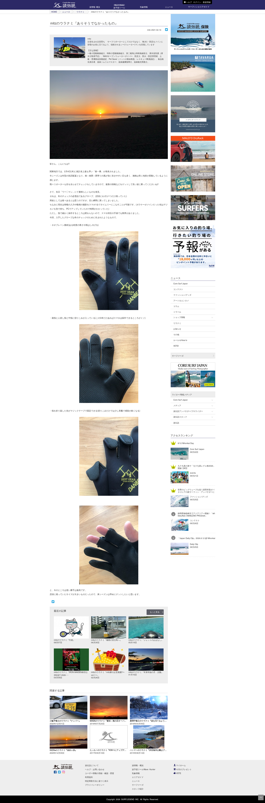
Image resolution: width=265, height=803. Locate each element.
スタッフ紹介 (138, 788)
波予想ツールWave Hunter (143, 769)
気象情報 (136, 773)
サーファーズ (138, 784)
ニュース (66, 11)
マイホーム (181, 765)
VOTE (178, 773)
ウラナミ (80, 11)
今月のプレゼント (184, 769)
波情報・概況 (138, 765)
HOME (54, 11)
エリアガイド (138, 777)
